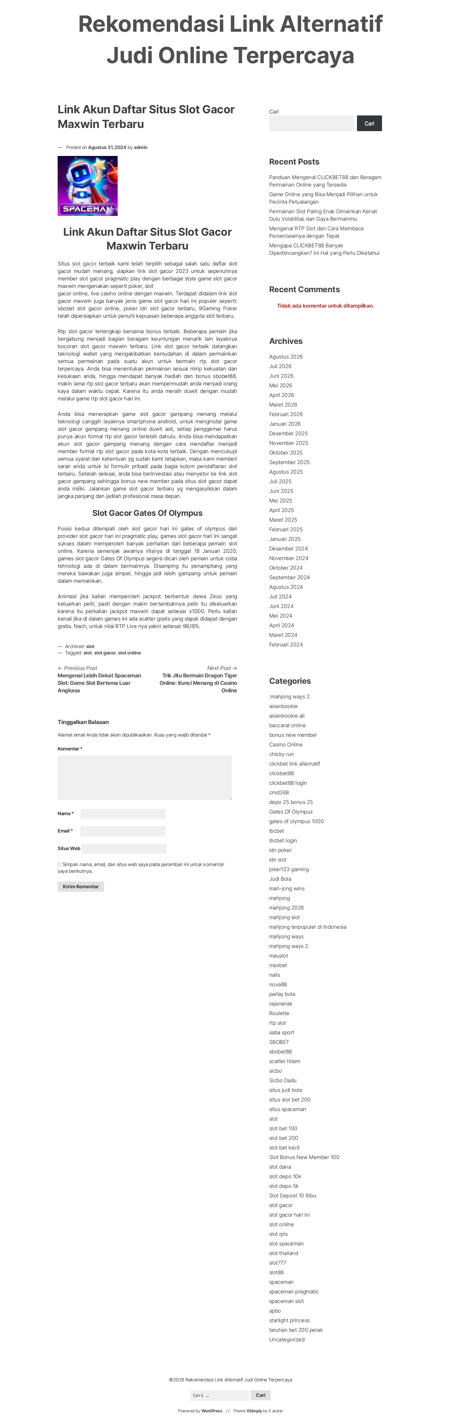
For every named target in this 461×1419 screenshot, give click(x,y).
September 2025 (289, 462)
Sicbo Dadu (283, 1080)
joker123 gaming (289, 869)
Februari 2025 (286, 529)
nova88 (278, 984)
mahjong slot (284, 917)
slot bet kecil (284, 1147)
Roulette (279, 1013)
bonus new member (293, 735)
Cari (274, 111)
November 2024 (289, 558)
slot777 (277, 1263)
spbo (275, 1311)
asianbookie (283, 706)
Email (65, 831)
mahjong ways (286, 936)
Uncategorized (287, 1339)
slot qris (278, 1234)
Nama (66, 813)
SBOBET (279, 1042)
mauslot (278, 955)
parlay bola (282, 994)
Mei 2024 (280, 616)
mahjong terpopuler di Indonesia (308, 927)
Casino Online (286, 744)
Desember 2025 (288, 433)
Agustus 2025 (286, 472)
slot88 (276, 1272)
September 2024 (289, 577)
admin (141, 147)
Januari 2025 (285, 539)
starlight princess (289, 1320)
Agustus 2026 (286, 356)
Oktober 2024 (286, 568)
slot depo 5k (284, 1186)
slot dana (280, 1167)
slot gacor (84, 263)
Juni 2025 (281, 491)
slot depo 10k (285, 1176)
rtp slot (277, 1023)
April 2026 (281, 395)
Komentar (70, 748)
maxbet (278, 965)
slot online (129, 653)
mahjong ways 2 (288, 946)
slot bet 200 (283, 1138)
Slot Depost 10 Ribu (292, 1195)
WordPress (211, 1410)
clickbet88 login (288, 783)
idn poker (280, 850)
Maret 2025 (283, 520)
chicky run (281, 754)
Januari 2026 (285, 424)
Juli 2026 (280, 366)
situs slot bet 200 (290, 1099)
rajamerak (281, 1003)
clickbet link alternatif (294, 764)
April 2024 (281, 625)
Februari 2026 (286, 414)
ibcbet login (283, 840)
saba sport (281, 1032)
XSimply (254, 1410)
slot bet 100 (283, 1128)
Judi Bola (280, 879)
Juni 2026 (281, 376)
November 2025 (288, 443)
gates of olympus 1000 (296, 821)
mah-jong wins (287, 888)
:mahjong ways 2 (289, 696)
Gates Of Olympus (291, 812)
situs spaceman (287, 1109)
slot (90, 646)
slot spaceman (286, 1243)
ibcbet (276, 831)
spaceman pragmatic (294, 1291)
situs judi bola (285, 1090)
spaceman (281, 1282)
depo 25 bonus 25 (291, 802)
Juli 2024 (280, 596)
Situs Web (69, 848)
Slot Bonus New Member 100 (304, 1157)
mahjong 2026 (286, 908)
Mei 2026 (280, 385)
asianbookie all (287, 716)
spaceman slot (286, 1301)
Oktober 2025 (286, 452)
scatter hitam (284, 1061)
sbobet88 (280, 1051)
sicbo (275, 1071)
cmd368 (279, 792)
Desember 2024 (288, 548)
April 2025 (281, 510)
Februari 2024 (286, 644)
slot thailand (283, 1253)
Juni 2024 (281, 606)
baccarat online (287, 725)
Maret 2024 (283, 635)
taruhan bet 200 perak (296, 1330)
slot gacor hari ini (289, 1215)
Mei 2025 (280, 500)
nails (274, 975)
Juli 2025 (280, 481)
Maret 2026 (283, 404)
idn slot (278, 860)
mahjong (279, 898)
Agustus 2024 (286, 587)
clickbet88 (281, 773)
